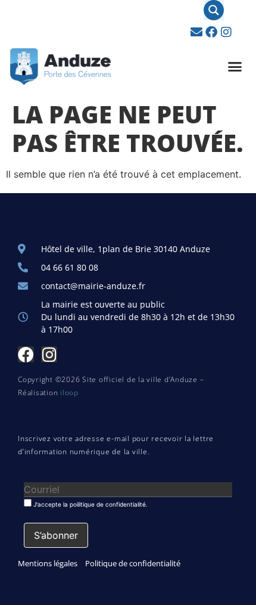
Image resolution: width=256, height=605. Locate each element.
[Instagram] (226, 32)
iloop (69, 392)
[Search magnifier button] (214, 10)
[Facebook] (211, 32)
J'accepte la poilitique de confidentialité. (90, 504)
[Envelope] (196, 32)
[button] (235, 66)
